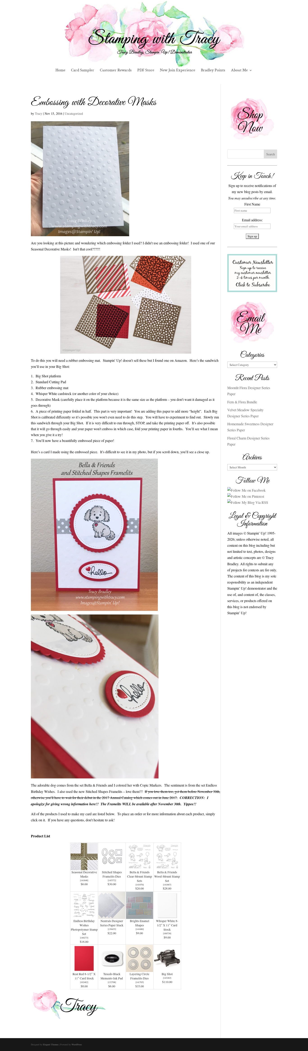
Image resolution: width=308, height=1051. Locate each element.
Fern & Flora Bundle (242, 401)
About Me (239, 71)
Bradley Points (213, 71)
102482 (84, 982)
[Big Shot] (167, 969)
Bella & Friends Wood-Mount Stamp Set (167, 876)
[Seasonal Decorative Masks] (84, 867)
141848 (84, 880)
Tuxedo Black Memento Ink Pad (112, 976)
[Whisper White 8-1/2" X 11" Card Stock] (167, 915)
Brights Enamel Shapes (139, 923)
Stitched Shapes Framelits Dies (112, 874)
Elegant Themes (50, 1044)
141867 (167, 884)
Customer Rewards (116, 71)
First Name (252, 204)
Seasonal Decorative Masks (84, 874)
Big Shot (167, 974)
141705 (139, 982)
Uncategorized (74, 113)
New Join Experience (177, 71)
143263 (167, 977)
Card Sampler (82, 71)
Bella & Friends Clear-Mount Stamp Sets (139, 876)
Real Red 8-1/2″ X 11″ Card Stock (84, 976)
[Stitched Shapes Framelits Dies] (111, 867)
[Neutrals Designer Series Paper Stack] (111, 915)
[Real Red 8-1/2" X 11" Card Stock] (84, 969)
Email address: (252, 219)
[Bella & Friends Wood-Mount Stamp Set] (167, 867)
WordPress (76, 1044)
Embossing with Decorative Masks (93, 103)
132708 (111, 982)
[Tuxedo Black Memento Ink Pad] (111, 969)
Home (60, 71)
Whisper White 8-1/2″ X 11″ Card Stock (167, 925)
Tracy (38, 113)
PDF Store (145, 71)
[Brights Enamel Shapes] (139, 915)
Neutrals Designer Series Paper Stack (111, 923)
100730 (167, 933)
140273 (84, 937)
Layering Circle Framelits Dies (139, 976)
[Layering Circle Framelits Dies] (139, 969)
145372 (111, 880)
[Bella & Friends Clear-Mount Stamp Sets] (139, 867)
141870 (139, 884)
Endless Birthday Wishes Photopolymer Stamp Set (84, 927)
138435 (111, 929)
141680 (139, 929)
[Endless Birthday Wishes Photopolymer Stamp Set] (84, 915)
